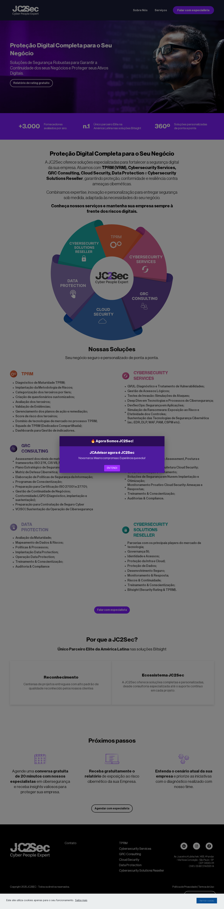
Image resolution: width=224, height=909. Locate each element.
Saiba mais (81, 900)
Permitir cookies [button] (207, 900)
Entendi (112, 468)
